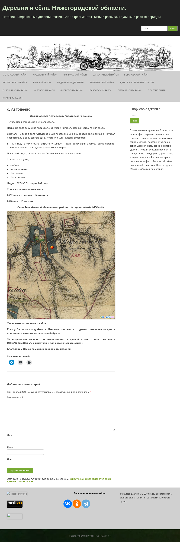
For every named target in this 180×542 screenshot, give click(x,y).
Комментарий (15, 397)
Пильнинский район (130, 90)
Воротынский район (102, 82)
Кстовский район (44, 90)
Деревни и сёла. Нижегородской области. (64, 7)
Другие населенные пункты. (137, 82)
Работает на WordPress (81, 535)
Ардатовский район (45, 74)
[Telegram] (86, 504)
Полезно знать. (157, 90)
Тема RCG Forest (102, 535)
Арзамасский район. (75, 74)
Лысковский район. (72, 90)
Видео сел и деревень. (70, 82)
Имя (10, 435)
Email (11, 447)
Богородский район (136, 74)
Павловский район (100, 90)
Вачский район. (42, 82)
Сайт (10, 459)
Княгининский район (15, 90)
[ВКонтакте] (67, 504)
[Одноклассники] (77, 504)
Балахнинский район (106, 74)
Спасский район (12, 97)
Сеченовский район (14, 74)
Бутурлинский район (15, 82)
